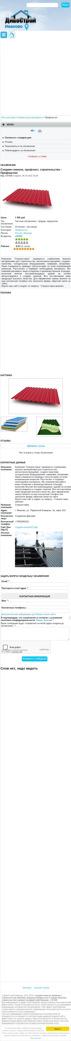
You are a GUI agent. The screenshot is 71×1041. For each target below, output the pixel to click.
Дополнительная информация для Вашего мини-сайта (28, 614)
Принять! (57, 1028)
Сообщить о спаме (37, 156)
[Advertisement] (35, 76)
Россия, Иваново (23, 233)
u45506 (18, 236)
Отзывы (9, 142)
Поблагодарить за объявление (20, 150)
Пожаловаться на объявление (20, 146)
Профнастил (21, 230)
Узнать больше (35, 1038)
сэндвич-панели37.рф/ (26, 527)
